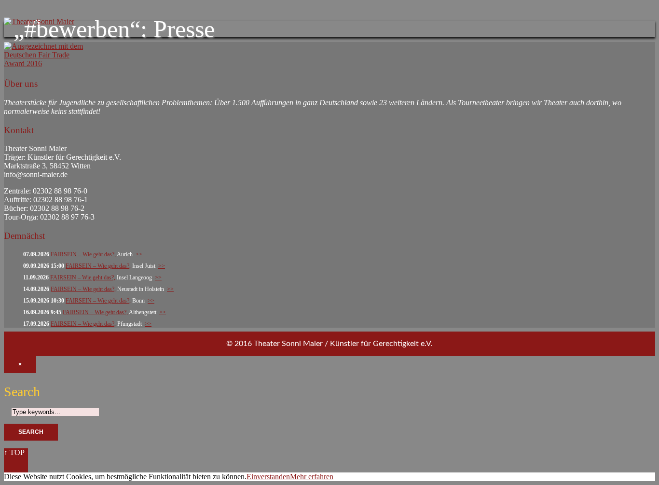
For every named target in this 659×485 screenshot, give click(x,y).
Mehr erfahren (311, 476)
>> (139, 254)
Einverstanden (268, 476)
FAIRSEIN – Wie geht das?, (83, 254)
